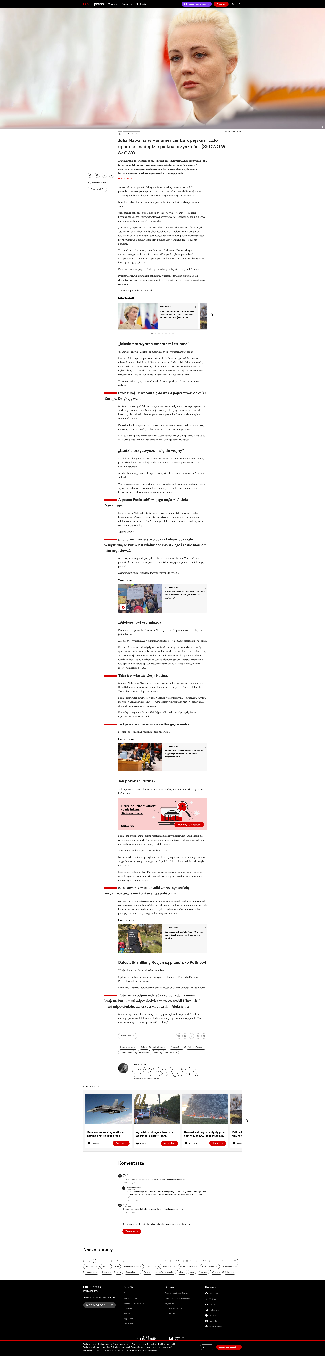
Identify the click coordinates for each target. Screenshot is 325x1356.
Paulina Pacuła (139, 1064)
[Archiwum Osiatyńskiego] (178, 1339)
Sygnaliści (128, 1318)
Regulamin (169, 1303)
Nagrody (128, 1308)
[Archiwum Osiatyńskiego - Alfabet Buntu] (146, 1339)
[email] (197, 1036)
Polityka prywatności (174, 1308)
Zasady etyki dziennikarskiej (177, 1298)
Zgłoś (133, 1183)
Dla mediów (170, 1313)
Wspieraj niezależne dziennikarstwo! (99, 1297)
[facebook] (185, 1036)
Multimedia (141, 4)
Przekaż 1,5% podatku (134, 1303)
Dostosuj (207, 1347)
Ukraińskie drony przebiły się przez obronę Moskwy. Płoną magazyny (204, 1134)
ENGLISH (128, 1323)
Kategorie (125, 4)
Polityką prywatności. (120, 1347)
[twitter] (191, 1036)
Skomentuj (96, 189)
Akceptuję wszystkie (229, 1347)
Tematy (111, 4)
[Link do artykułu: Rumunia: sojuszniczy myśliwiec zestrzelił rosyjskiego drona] (108, 1109)
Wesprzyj (221, 4)
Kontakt (127, 1313)
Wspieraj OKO (130, 1298)
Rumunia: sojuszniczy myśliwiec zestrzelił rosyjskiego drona (106, 1134)
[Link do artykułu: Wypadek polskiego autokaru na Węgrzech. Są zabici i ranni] (157, 1109)
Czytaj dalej (121, 1143)
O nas (126, 1293)
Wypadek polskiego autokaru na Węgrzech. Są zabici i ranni (155, 1134)
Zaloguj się (130, 1231)
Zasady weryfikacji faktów (176, 1293)
